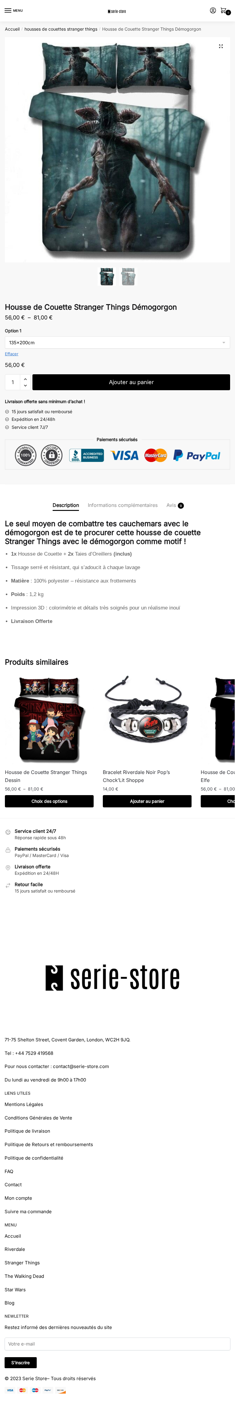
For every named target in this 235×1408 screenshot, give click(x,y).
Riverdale (15, 1249)
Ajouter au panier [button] (147, 801)
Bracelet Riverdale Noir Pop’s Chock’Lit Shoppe (136, 776)
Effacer (11, 353)
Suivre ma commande (28, 1211)
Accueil (12, 29)
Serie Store (34, 1378)
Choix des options (49, 801)
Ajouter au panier (131, 382)
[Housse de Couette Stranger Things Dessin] (49, 719)
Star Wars (15, 1290)
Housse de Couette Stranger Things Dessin (46, 776)
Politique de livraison (27, 1131)
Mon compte (18, 1198)
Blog (9, 1303)
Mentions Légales (24, 1104)
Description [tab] (66, 505)
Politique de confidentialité (34, 1158)
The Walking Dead (24, 1276)
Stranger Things (22, 1263)
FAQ (9, 1171)
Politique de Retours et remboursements (49, 1144)
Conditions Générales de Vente (38, 1118)
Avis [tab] (171, 505)
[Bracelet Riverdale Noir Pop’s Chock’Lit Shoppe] (147, 719)
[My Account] (213, 11)
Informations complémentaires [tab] (123, 505)
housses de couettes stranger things (60, 29)
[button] (221, 46)
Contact (13, 1184)
